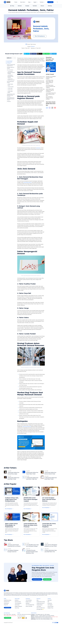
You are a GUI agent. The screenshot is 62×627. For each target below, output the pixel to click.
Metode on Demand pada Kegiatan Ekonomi (11, 65)
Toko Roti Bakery (29, 600)
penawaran (38, 147)
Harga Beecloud (6, 601)
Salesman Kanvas (18, 601)
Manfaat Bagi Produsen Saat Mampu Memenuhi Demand (10, 98)
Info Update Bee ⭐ (40, 609)
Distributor (17, 600)
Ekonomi (33, 46)
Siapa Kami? (50, 600)
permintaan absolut (27, 182)
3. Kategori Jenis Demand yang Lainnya (11, 79)
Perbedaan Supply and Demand (10, 68)
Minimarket (27, 603)
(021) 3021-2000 (20, 614)
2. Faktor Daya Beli (10, 86)
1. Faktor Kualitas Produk (10, 85)
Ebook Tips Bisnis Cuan (41, 607)
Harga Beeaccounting (7, 600)
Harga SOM (6, 604)
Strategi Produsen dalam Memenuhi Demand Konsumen (11, 95)
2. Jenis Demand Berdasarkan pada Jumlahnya (10, 76)
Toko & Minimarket (18, 603)
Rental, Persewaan (29, 606)
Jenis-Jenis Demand (10, 69)
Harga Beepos (6, 603)
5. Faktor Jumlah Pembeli (10, 92)
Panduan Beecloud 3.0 (40, 603)
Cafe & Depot (17, 604)
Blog (37, 600)
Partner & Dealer (50, 606)
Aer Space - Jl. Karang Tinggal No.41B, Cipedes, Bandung (42, 615)
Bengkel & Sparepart (18, 606)
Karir (48, 601)
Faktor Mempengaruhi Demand (10, 82)
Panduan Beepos (39, 604)
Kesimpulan (9, 101)
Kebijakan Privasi (50, 607)
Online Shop (17, 607)
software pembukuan (26, 426)
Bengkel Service (28, 601)
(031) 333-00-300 (27, 614)
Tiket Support (50, 604)
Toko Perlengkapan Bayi (30, 604)
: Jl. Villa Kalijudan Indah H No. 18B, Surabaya (40, 614)
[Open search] (57, 2)
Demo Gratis (50, 2)
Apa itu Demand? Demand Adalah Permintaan (9, 62)
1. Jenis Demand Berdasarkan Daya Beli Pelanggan (11, 72)
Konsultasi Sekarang (37, 579)
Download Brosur (7, 607)
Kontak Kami (50, 603)
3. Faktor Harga (10, 88)
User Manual (39, 606)
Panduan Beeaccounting (41, 601)
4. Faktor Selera (10, 89)
